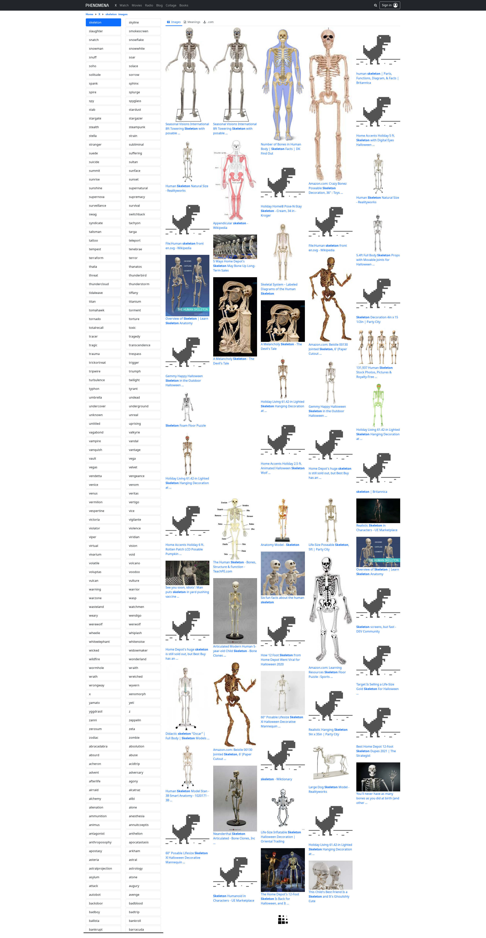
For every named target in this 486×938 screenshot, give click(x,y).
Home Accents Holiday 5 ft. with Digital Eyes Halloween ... (375, 140)
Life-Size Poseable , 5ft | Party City (329, 547)
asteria (94, 860)
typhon (94, 389)
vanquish (95, 450)
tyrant (133, 389)
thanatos (135, 267)
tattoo (93, 240)
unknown (96, 415)
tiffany (133, 293)
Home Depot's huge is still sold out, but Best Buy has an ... (330, 473)
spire (92, 92)
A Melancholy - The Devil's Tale (233, 361)
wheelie (94, 633)
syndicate (96, 223)
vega (132, 458)
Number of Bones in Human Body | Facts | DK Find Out (281, 148)
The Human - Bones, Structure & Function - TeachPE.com (234, 566)
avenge (134, 894)
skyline (134, 22)
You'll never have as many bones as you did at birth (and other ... (377, 798)
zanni (93, 720)
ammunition (98, 816)
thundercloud (99, 284)
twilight (134, 380)
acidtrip (134, 764)
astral (133, 860)
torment (135, 310)
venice (93, 485)
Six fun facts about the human (282, 600)
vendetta (95, 476)
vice (131, 511)
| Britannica (371, 492)
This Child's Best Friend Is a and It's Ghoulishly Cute (329, 896)
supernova (96, 197)
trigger (134, 362)
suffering (135, 153)
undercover (97, 406)
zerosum (95, 729)
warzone (95, 598)
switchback (137, 214)
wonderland (137, 659)
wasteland (96, 607)
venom (134, 485)
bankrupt (96, 929)
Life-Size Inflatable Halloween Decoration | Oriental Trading (281, 836)
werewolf (96, 624)
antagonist (97, 833)
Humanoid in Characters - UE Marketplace (233, 898)
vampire (95, 441)
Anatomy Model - (280, 545)
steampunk (137, 127)
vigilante (135, 519)
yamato (94, 703)
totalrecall (96, 328)
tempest (95, 249)
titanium (135, 301)
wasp (132, 598)
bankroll (135, 921)
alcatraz (134, 790)
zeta (132, 729)
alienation (96, 807)
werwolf (135, 624)
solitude (95, 75)
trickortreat (97, 362)
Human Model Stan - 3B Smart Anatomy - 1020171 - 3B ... (187, 795)
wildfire (94, 659)
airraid (94, 790)
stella (93, 136)
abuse (133, 755)
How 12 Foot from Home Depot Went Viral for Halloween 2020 (281, 659)
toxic (132, 328)
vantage (134, 450)
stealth (94, 127)
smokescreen (138, 31)
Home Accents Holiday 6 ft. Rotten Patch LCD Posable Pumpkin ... (185, 549)
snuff (92, 57)
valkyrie (134, 432)
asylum (94, 877)
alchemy (95, 799)
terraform (96, 258)
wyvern (134, 685)
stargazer (136, 118)
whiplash (135, 633)
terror (133, 258)
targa (133, 232)
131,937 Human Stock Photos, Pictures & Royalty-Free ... (374, 372)
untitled (94, 424)
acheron (95, 764)
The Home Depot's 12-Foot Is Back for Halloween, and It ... (280, 898)
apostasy (95, 851)
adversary (136, 772)
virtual (93, 546)
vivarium (95, 554)
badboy (94, 912)
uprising (135, 424)
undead (134, 397)
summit (94, 171)
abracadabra (98, 746)
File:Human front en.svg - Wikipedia (185, 245)
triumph (135, 371)
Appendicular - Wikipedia (230, 225)
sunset (134, 179)
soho (92, 66)
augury (134, 886)
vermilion (96, 502)
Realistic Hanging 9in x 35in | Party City (328, 732)
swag (93, 214)
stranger (95, 144)
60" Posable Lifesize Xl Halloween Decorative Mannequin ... (187, 857)
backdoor (96, 903)
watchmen (136, 607)
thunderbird (138, 275)
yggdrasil (95, 711)
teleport (134, 240)
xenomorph (137, 694)
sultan (133, 162)
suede (93, 153)
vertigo (134, 502)
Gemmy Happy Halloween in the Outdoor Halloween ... (184, 380)
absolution (136, 746)
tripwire (94, 371)
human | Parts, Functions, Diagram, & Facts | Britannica (377, 78)
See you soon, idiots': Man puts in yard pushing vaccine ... (187, 592)
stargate (95, 118)
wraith (133, 668)
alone (133, 807)
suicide (94, 162)
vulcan (93, 580)
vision (133, 546)
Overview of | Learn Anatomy (187, 320)
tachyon (134, 223)
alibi (132, 799)
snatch (94, 40)
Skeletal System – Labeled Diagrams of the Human (279, 289)
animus (94, 825)
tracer (93, 336)
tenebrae (135, 249)
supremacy (137, 197)
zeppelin (135, 720)
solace (133, 66)
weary (93, 615)
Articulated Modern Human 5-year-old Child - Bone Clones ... (235, 651)
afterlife (94, 781)
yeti (131, 703)
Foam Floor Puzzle (186, 425)
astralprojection (100, 868)
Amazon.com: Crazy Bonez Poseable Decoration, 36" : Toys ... (328, 188)
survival (134, 205)
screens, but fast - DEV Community (376, 629)
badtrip (134, 912)
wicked (94, 650)
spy (91, 101)
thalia (93, 267)
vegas (93, 467)
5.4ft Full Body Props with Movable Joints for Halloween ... (378, 259)
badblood (136, 903)
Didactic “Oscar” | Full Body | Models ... (187, 736)
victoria (94, 519)
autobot (95, 894)
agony (133, 781)
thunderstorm (139, 284)
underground (138, 406)
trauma (94, 354)
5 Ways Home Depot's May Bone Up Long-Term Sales (234, 265)
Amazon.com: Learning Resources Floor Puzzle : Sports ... (327, 672)
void (132, 554)
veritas (134, 493)
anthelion (136, 833)
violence (135, 528)
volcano (134, 563)
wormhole (96, 668)
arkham (134, 851)
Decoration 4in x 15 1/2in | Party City (377, 319)
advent (94, 772)
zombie (134, 737)
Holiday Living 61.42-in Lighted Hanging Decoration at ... (187, 483)
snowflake (136, 40)
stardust (135, 110)
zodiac (93, 737)
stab (92, 110)
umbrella (95, 397)
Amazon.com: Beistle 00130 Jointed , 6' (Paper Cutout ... (328, 349)
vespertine (96, 511)
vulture (134, 580)
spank (93, 83)
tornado (95, 319)
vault (92, 458)
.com (210, 22)
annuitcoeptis (139, 825)
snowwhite (137, 48)
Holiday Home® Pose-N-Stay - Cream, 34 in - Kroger (281, 210)
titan (92, 301)
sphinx (133, 83)
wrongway (96, 685)
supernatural (138, 188)
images (175, 22)
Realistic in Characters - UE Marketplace (376, 527)
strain (133, 136)
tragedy (134, 336)
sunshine (95, 188)
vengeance (136, 476)
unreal (133, 415)
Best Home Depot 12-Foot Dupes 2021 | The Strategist (376, 751)
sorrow (134, 75)
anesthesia (136, 816)
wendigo (135, 615)
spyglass (135, 101)
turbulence (97, 380)
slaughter (96, 31)
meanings (193, 22)
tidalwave (96, 293)
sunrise (94, 179)
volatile (94, 563)
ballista (94, 921)
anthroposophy (100, 842)
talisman (95, 232)
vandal (133, 441)
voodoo (134, 572)
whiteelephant (99, 642)
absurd (94, 755)
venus (93, 493)
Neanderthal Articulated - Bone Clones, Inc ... (234, 838)
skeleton (95, 22)
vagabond (96, 432)
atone (133, 877)
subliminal (136, 144)
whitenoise (137, 642)
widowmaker (138, 650)
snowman (96, 48)
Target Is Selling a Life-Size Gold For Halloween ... (377, 688)
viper (92, 537)
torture (134, 319)
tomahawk (96, 310)
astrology (136, 868)
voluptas (95, 572)
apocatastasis (139, 842)
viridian (134, 537)
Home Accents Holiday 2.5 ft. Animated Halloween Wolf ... (283, 468)
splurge (134, 92)
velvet (133, 467)
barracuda (136, 929)
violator (94, 528)
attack (93, 886)
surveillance (97, 205)
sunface (134, 171)
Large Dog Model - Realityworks (329, 789)
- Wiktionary (276, 779)
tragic (93, 345)
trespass (135, 354)
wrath (93, 676)
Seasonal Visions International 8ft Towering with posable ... (187, 128)
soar (132, 57)
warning (95, 589)
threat (93, 275)
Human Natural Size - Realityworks (187, 188)
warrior (134, 589)
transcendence (139, 345)
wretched (136, 676)
